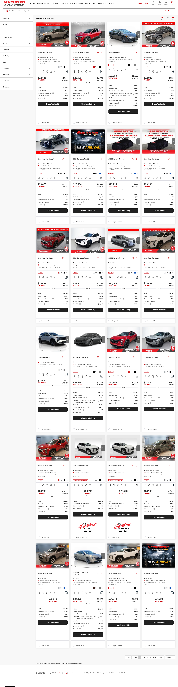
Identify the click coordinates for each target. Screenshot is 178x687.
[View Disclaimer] (54, 72)
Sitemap (65, 673)
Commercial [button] (64, 3)
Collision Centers (102, 3)
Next (155, 657)
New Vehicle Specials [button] (43, 3)
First (129, 657)
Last (161, 657)
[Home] (30, 3)
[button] (67, 34)
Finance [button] (80, 3)
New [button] (34, 3)
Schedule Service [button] (90, 3)
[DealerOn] (41, 673)
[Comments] (66, 71)
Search (167, 11)
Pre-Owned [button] (55, 3)
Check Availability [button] (53, 104)
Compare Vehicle (46, 122)
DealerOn (59, 673)
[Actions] (66, 52)
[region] (53, 93)
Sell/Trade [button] (73, 3)
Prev (135, 657)
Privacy (70, 673)
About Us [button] (112, 3)
